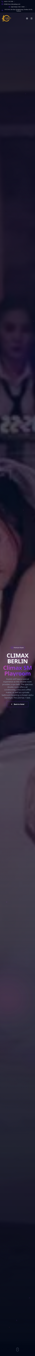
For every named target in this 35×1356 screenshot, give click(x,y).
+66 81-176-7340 (8, 1)
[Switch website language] (27, 18)
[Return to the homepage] (6, 18)
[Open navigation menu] (31, 18)
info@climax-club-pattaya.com (12, 4)
